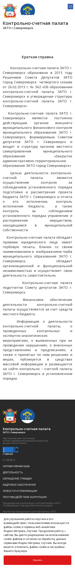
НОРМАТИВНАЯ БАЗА (16, 466)
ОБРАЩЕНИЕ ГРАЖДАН (17, 478)
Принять (37, 560)
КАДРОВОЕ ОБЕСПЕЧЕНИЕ (19, 484)
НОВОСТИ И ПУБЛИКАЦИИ (20, 491)
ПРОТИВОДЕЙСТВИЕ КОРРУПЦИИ (25, 497)
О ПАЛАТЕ (9, 460)
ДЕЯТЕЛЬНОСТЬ (13, 472)
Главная (8, 453)
